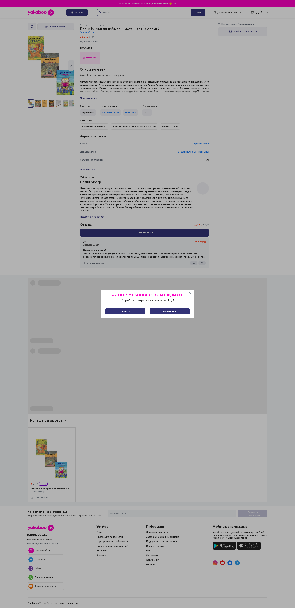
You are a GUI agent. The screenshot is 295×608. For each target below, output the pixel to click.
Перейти (125, 311)
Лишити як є (169, 311)
